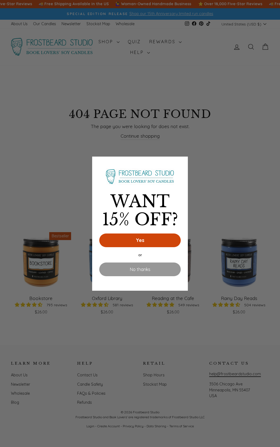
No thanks (140, 269)
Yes (140, 240)
